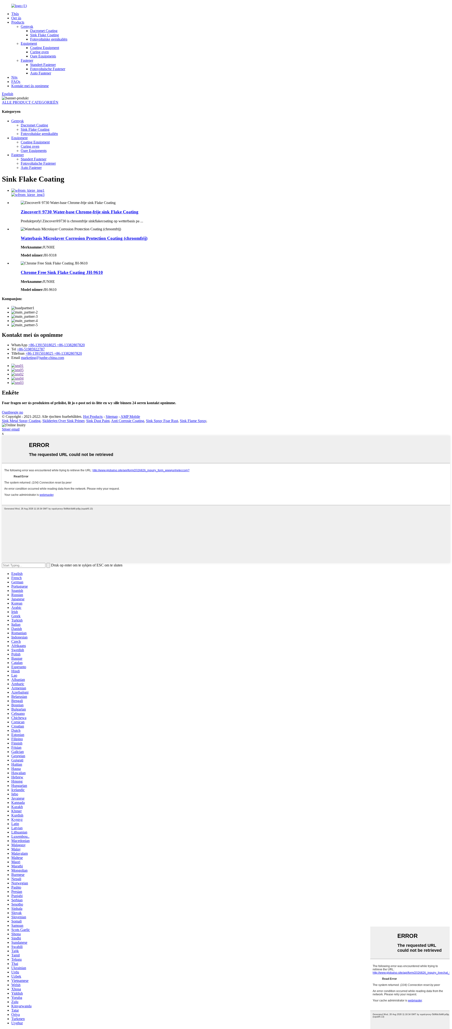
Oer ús (16, 18)
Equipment (29, 43)
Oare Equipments (43, 56)
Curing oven (39, 52)
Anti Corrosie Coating (127, 421)
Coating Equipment (44, 48)
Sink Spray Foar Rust (162, 421)
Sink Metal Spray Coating (21, 421)
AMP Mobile (130, 417)
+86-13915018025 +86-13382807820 (56, 345)
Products (17, 22)
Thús (15, 14)
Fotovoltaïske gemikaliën (48, 39)
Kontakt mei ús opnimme (30, 86)
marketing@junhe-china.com (42, 358)
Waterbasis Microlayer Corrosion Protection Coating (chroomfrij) (84, 238)
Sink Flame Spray (193, 421)
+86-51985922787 (31, 349)
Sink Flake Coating (44, 35)
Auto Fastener (40, 73)
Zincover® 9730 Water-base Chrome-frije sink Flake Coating (79, 211)
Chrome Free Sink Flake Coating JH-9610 (62, 272)
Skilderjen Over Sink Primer (63, 421)
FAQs (15, 82)
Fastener (27, 60)
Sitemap (112, 417)
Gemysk (27, 26)
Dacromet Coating (43, 31)
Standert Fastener (43, 65)
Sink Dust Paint (97, 421)
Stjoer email (11, 429)
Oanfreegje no (12, 412)
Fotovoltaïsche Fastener (47, 69)
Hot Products (93, 417)
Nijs (14, 77)
